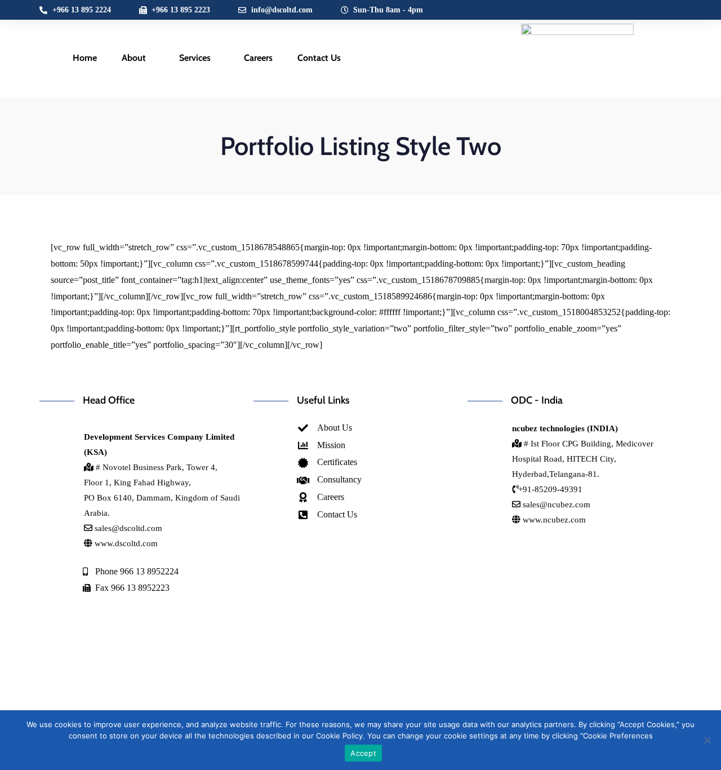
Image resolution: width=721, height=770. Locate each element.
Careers (258, 57)
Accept (363, 753)
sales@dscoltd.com (128, 528)
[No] (707, 740)
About (134, 57)
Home (85, 57)
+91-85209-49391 (550, 489)
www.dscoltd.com (125, 543)
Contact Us (319, 57)
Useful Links (323, 400)
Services (195, 57)
